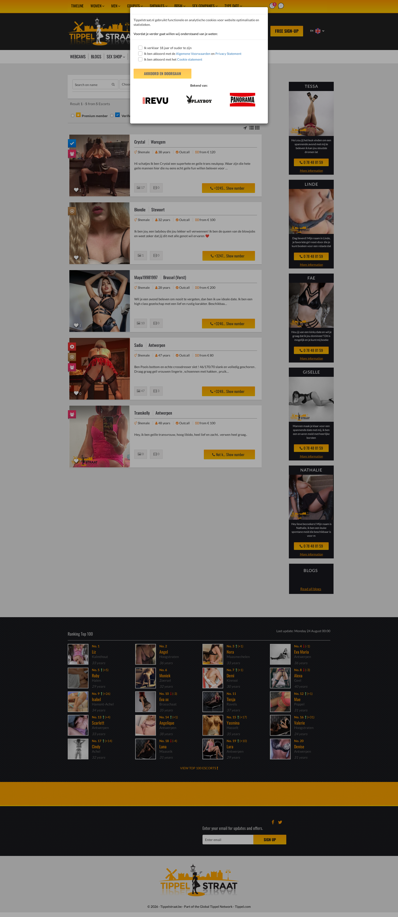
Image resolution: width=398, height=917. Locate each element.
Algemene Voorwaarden (193, 54)
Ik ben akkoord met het (173, 59)
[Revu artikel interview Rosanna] (155, 100)
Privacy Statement (228, 54)
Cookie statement (189, 59)
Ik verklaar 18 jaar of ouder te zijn (168, 48)
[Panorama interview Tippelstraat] (242, 99)
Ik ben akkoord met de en (192, 54)
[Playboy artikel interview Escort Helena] (199, 99)
